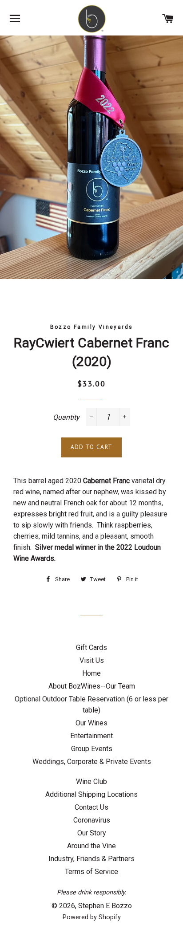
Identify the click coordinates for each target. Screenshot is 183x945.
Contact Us (91, 807)
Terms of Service (91, 871)
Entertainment (91, 736)
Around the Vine (91, 846)
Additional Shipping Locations (91, 794)
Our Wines (91, 723)
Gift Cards (91, 647)
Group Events (91, 748)
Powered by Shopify (92, 917)
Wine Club (91, 781)
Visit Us (92, 660)
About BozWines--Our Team (91, 686)
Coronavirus (91, 820)
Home (91, 673)
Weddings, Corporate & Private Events (91, 761)
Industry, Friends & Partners (91, 858)
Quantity (66, 417)
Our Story (91, 833)
